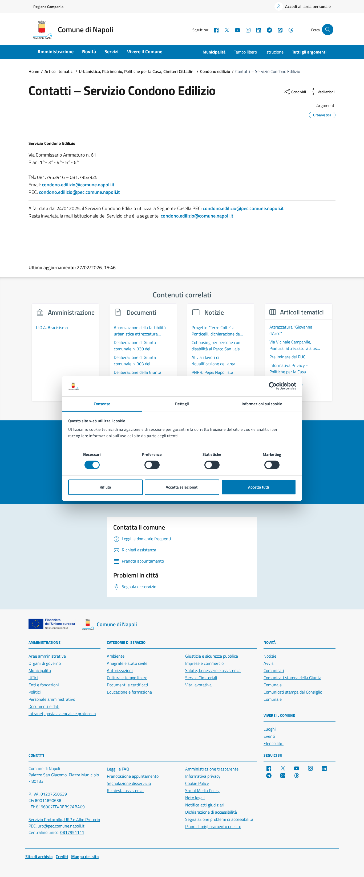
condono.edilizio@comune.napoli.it (78, 184)
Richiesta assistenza (125, 790)
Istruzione (274, 52)
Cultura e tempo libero (127, 677)
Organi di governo (45, 663)
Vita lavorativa (198, 685)
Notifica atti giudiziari (204, 805)
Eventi (269, 736)
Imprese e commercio (204, 663)
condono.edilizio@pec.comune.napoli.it (79, 192)
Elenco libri (274, 743)
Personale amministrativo (52, 699)
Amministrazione (56, 51)
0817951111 (72, 832)
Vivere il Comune (144, 51)
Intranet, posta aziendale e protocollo (62, 713)
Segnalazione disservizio (129, 783)
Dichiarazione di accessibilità (211, 812)
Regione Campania (48, 6)
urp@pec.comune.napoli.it (61, 826)
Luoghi (270, 729)
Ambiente (115, 656)
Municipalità (214, 52)
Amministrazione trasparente (211, 769)
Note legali (195, 797)
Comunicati (274, 670)
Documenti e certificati (127, 685)
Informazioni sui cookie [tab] (262, 404)
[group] (65, 355)
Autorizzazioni (120, 670)
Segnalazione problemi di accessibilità (219, 819)
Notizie (270, 656)
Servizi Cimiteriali (201, 677)
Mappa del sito (85, 856)
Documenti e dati (44, 706)
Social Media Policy (202, 790)
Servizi (111, 51)
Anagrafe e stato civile (127, 663)
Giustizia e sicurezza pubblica (211, 656)
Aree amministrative (47, 656)
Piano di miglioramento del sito (213, 826)
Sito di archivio (38, 856)
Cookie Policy (197, 783)
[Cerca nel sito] (327, 29)
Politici (35, 692)
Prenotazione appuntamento (133, 776)
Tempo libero (245, 52)
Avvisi (269, 663)
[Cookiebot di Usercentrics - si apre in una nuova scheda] (272, 386)
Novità (89, 51)
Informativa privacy (202, 776)
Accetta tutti (258, 487)
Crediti (62, 856)
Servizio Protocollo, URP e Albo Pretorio (64, 819)
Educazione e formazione (129, 692)
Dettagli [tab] (182, 404)
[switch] (152, 465)
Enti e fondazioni (44, 685)
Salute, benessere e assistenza (213, 670)
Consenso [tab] (102, 404)
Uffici (33, 677)
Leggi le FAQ (118, 769)
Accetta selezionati (182, 487)
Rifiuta (105, 487)
